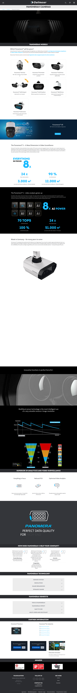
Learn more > (57, 133)
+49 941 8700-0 (39, 684)
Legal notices (24, 691)
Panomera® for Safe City (45, 632)
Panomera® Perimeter (38, 72)
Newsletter (58, 683)
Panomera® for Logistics (45, 630)
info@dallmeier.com (38, 686)
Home (4, 9)
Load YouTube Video (18, 647)
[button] (74, 2)
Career (58, 680)
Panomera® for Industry (45, 628)
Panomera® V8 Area (19, 72)
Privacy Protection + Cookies (62, 691)
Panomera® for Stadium (45, 635)
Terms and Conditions (51, 691)
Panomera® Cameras (38, 6)
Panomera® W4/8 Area (57, 92)
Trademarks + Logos (41, 691)
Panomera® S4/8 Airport (19, 92)
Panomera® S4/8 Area (57, 72)
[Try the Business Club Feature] (57, 645)
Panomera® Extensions (19, 112)
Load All (24, 647)
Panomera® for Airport (45, 626)
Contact (58, 677)
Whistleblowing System (32, 691)
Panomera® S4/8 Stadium (38, 92)
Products (8, 9)
